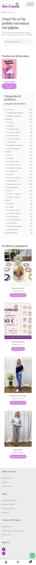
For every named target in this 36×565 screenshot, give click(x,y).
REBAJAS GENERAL (14, 116)
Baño (10, 155)
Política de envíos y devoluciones (12, 530)
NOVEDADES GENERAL (15, 113)
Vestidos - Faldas (13, 197)
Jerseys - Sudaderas (14, 178)
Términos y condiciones (9, 500)
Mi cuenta (6, 562)
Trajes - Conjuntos (14, 194)
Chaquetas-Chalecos (15, 132)
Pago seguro (6, 534)
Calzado (11, 122)
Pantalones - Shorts (14, 184)
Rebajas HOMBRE (14, 148)
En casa (10, 174)
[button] (32, 555)
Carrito (27, 560)
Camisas (11, 126)
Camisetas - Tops (14, 165)
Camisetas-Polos (13, 129)
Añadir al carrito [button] (18, 349)
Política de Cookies (8, 504)
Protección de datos (8, 508)
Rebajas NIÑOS (13, 229)
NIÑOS (8, 200)
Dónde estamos (7, 486)
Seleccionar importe (9, 86)
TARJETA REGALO (12, 233)
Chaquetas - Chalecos (15, 168)
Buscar (18, 562)
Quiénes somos (7, 478)
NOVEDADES (12, 142)
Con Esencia (10, 109)
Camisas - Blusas (13, 161)
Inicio (5, 12)
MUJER (8, 152)
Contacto (5, 482)
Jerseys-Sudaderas (14, 139)
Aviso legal (5, 512)
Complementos (13, 135)
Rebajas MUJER (13, 187)
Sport (10, 190)
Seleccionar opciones (18, 295)
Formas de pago (7, 526)
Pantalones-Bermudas (15, 145)
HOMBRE (9, 119)
